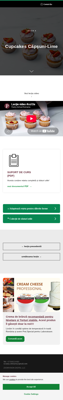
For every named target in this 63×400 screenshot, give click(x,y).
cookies (12, 380)
